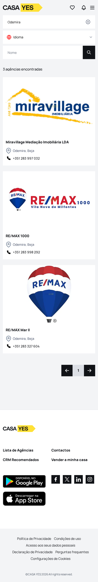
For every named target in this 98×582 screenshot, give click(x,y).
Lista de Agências (18, 450)
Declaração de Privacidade (32, 552)
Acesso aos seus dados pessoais (50, 545)
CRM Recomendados (21, 459)
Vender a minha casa (69, 459)
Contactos (60, 450)
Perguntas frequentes (72, 552)
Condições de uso (67, 538)
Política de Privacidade (34, 538)
